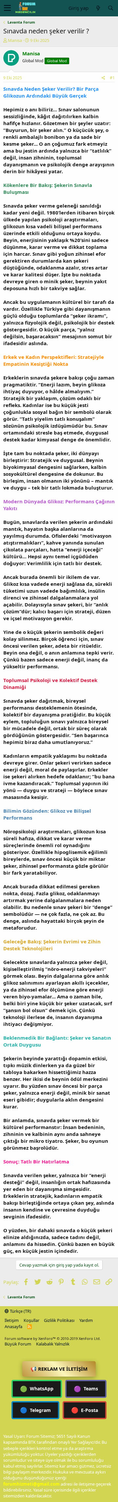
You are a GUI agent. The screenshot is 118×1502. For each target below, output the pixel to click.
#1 (112, 78)
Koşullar (31, 1320)
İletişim (12, 1320)
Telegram (35, 1410)
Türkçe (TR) (20, 1311)
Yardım (86, 1320)
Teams (86, 1389)
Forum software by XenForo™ (53, 1338)
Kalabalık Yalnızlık (52, 1344)
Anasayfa (13, 1326)
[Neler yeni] (98, 8)
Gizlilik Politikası (59, 1320)
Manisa (15, 40)
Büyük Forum (18, 1344)
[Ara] (110, 8)
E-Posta (84, 1410)
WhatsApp (36, 1389)
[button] (7, 8)
